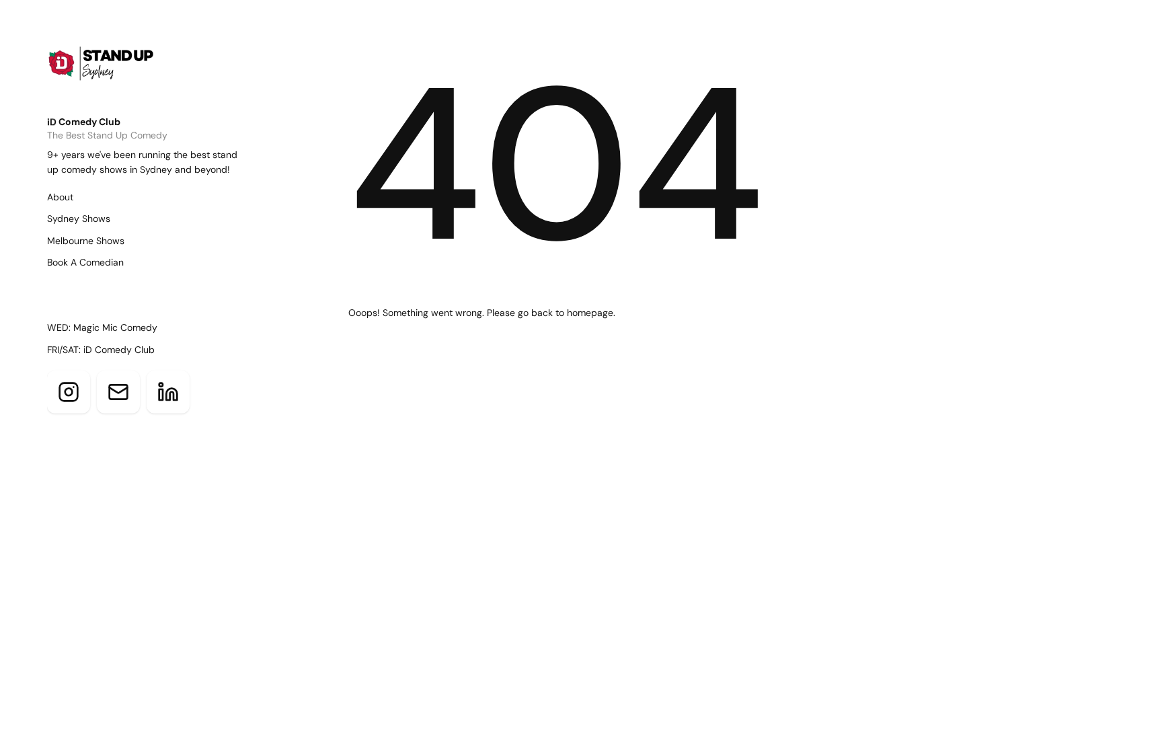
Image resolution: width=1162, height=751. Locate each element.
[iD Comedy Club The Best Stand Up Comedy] (122, 75)
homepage (590, 313)
